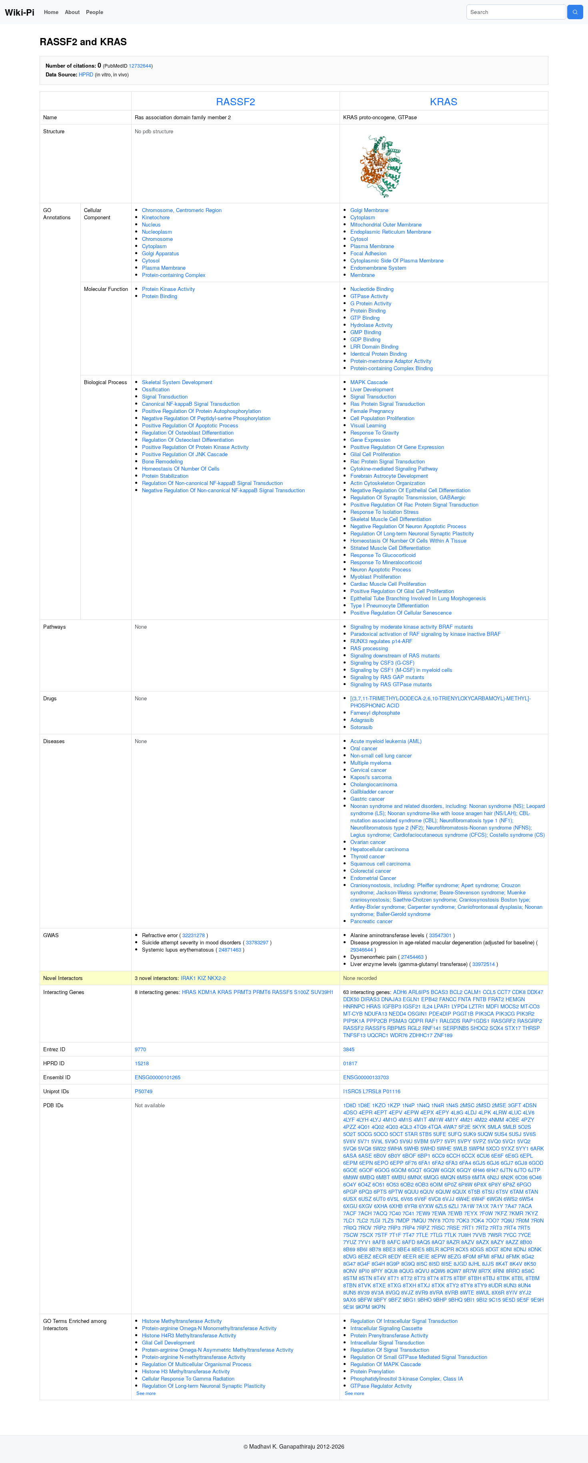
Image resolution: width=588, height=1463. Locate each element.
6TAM (517, 1191)
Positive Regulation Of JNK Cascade (185, 454)
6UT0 (379, 1198)
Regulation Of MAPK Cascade (385, 1364)
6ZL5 (441, 1206)
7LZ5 (388, 1220)
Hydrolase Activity (371, 325)
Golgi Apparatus (160, 253)
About (72, 12)
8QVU (422, 1271)
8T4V (380, 1278)
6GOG (382, 1170)
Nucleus (151, 224)
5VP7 (436, 1141)
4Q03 (392, 1126)
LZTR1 (476, 1006)
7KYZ (531, 1213)
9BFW (365, 1299)
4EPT (380, 1112)
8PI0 (364, 1271)
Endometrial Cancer (373, 878)
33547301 (440, 935)
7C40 (395, 1213)
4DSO (350, 1112)
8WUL (483, 1292)
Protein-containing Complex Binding (391, 368)
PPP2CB (376, 1020)
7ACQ (380, 1213)
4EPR (365, 1112)
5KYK (479, 1126)
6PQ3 (365, 1191)
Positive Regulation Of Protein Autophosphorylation (201, 411)
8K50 (530, 1263)
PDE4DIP (440, 1013)
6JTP (534, 1170)
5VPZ (479, 1141)
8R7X (484, 1271)
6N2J (493, 1177)
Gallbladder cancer (372, 791)
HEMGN (515, 999)
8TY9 (480, 1285)
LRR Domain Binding (374, 346)
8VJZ (407, 1292)
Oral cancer (363, 748)
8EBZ (364, 1256)
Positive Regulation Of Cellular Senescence (401, 612)
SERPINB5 (456, 1028)
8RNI (498, 1271)
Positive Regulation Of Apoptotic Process (190, 425)
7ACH (365, 1213)
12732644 (140, 65)
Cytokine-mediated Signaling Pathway (394, 468)
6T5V (502, 1191)
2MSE (499, 1105)
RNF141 (431, 1028)
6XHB (396, 1206)
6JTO (520, 1170)
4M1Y (451, 1119)
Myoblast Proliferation (375, 576)
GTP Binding (365, 317)
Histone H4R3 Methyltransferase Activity (189, 1335)
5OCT (396, 1134)
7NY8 (434, 1220)
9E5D (508, 1299)
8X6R (498, 1292)
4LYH (362, 1119)
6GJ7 (507, 1162)
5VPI (450, 1141)
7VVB (479, 1235)
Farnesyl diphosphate (375, 712)
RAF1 (431, 1020)
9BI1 (469, 1299)
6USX (350, 1198)
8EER (409, 1256)
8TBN (349, 1285)
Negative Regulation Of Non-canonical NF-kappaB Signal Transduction (223, 490)
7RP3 (394, 1227)
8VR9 (421, 1292)
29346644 (361, 949)
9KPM (363, 1307)
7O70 (448, 1220)
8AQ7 (438, 1242)
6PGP (350, 1191)
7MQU (418, 1220)
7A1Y (496, 1206)
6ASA (350, 1155)
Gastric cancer (367, 798)
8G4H (378, 1263)
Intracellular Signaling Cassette (386, 1328)
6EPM (350, 1162)
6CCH (453, 1155)
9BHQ (455, 1299)
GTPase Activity (369, 296)
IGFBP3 (391, 1006)
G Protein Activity (371, 303)
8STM (350, 1278)
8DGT (492, 1249)
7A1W (467, 1206)
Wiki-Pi (19, 12)
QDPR (415, 1020)
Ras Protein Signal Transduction (387, 403)
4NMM (496, 1119)
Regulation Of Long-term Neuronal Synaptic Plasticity (412, 533)
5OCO (381, 1134)
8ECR (379, 1256)
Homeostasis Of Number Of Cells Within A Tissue (408, 540)
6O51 (378, 1184)
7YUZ (349, 1242)
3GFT (514, 1105)
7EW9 (423, 1213)
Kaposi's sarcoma (371, 777)
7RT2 (482, 1227)
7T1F (395, 1235)
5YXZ (507, 1148)
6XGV (365, 1206)
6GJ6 (493, 1162)
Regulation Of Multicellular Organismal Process (197, 1364)
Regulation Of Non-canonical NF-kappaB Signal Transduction (212, 483)
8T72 (406, 1278)
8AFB (379, 1242)
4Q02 (378, 1126)
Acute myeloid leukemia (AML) (386, 741)
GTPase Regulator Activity (381, 1385)
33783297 (257, 942)
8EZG (454, 1256)
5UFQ (455, 1134)
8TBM (533, 1278)
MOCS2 (509, 1006)
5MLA (494, 1126)
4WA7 (450, 1126)
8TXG (394, 1285)
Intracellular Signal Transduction (387, 1342)
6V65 (407, 1198)
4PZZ (349, 1126)
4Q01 (364, 1126)
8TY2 (452, 1285)
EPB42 (429, 999)
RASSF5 (282, 992)
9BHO (425, 1299)
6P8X (480, 1184)
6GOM (398, 1170)
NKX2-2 (217, 978)
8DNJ (520, 1249)
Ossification (156, 389)
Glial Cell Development (168, 1342)
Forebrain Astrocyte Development (389, 475)
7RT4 (510, 1227)
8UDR (495, 1285)
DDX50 (351, 999)
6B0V (380, 1155)
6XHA (381, 1206)
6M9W (350, 1177)
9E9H (537, 1299)
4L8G (457, 1112)
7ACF (349, 1213)
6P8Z (509, 1184)
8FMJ (497, 1256)
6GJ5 (479, 1162)
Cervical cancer (368, 770)
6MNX (415, 1177)
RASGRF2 (503, 1020)
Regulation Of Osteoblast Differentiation (188, 432)
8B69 (349, 1249)
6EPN (366, 1162)
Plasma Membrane (164, 267)
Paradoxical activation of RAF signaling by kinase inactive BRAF (425, 633)
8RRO (513, 1271)
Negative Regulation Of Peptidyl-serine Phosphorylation (206, 418)
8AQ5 (423, 1242)
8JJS (488, 1263)
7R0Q (349, 1227)
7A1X (482, 1206)
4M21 (466, 1119)
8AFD (408, 1242)
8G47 (349, 1263)
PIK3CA (484, 1013)
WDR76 (399, 1035)
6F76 (411, 1162)
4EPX (427, 1112)
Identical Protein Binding (378, 353)
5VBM (421, 1141)
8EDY (394, 1256)
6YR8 (410, 1206)
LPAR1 (442, 1006)
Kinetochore (156, 217)
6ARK (537, 1148)
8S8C (528, 1271)
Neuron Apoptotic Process (380, 569)
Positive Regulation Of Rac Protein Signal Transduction (414, 504)
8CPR (447, 1249)
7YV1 (364, 1242)
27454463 (412, 956)
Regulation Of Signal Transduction (389, 1349)
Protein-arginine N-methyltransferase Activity (194, 1357)
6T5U (488, 1191)
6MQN (447, 1177)
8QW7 (454, 1271)
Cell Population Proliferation (382, 418)
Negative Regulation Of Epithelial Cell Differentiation (410, 490)
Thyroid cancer (367, 856)
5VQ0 (494, 1141)
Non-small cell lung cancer (381, 755)
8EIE (424, 1256)
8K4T (502, 1263)
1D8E (364, 1105)
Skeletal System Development (177, 382)
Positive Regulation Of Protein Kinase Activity (195, 447)
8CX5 (462, 1249)
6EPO (381, 1162)
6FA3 (452, 1162)
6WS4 (526, 1198)
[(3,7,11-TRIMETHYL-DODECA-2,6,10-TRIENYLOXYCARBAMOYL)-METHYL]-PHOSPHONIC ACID (440, 701)
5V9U (406, 1141)
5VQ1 (509, 1141)
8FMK (513, 1256)
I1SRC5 (352, 1091)
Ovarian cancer (368, 842)
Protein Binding (159, 296)
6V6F (420, 1198)
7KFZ (500, 1213)
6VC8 (434, 1198)
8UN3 (510, 1285)
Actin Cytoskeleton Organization (387, 483)
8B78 (375, 1249)
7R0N (537, 1220)
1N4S (452, 1105)
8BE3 (389, 1249)
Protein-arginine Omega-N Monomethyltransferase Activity (209, 1328)
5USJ (515, 1134)
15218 (142, 1063)
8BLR (432, 1249)
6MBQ (367, 1177)
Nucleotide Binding (372, 289)
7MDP (402, 1220)
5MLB (509, 1126)
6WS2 (511, 1198)
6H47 (492, 1170)
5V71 (364, 1141)
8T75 (446, 1278)
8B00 (526, 1242)
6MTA (479, 1177)
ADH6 (400, 992)
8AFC (393, 1242)
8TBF (460, 1278)
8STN (365, 1278)
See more (146, 1393)
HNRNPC (354, 1006)
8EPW (438, 1256)
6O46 (535, 1177)
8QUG (406, 1271)
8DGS (477, 1249)
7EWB (455, 1213)
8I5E (446, 1263)
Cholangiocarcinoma (373, 784)
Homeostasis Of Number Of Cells (181, 468)
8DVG (349, 1256)
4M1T (420, 1119)
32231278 (193, 935)
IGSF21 (412, 1006)
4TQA (435, 1126)
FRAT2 (496, 999)
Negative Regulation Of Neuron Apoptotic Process (408, 526)
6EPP (397, 1162)
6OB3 (421, 1184)
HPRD (86, 74)
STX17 (513, 1028)
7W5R (495, 1235)
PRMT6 (261, 992)
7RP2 (379, 1227)
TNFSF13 (354, 1035)
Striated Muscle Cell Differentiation (390, 547)
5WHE (444, 1148)
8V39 (364, 1292)
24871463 (230, 949)
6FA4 (465, 1162)
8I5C (421, 1263)
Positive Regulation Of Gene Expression (397, 447)
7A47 (511, 1206)
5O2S (524, 1126)
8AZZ (512, 1242)
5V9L (377, 1141)
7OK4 (477, 1220)
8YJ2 (525, 1292)
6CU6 (483, 1155)
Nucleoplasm (157, 231)
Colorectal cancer (370, 870)
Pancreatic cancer (371, 921)
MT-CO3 (530, 1006)
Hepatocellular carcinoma (379, 849)
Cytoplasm (154, 246)
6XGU (350, 1206)
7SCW (350, 1235)
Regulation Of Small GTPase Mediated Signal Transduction (418, 1357)
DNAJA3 (391, 999)
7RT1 (468, 1227)
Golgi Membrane (369, 210)
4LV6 (528, 1112)
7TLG (436, 1235)
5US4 (500, 1134)
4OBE (513, 1119)
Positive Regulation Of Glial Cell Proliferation (402, 591)
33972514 (483, 964)
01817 (350, 1063)
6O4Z (364, 1184)
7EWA (439, 1213)
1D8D (349, 1105)
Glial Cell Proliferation (375, 454)
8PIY (377, 1271)
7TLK (450, 1235)
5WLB (460, 1148)
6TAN (531, 1191)
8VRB (451, 1292)
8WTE (467, 1292)
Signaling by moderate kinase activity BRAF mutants (411, 626)
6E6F (497, 1155)
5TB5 (425, 1134)
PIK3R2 (525, 1013)
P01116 (391, 1091)
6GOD (536, 1162)
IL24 (427, 1006)
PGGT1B (463, 1013)
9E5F (523, 1299)
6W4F (478, 1198)
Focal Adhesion (368, 253)
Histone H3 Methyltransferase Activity (186, 1371)
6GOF (366, 1170)
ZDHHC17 (420, 1035)
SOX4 (496, 1028)
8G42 (528, 1256)
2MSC (467, 1105)
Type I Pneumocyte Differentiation (389, 605)
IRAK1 (188, 978)
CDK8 (519, 992)
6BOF (409, 1155)
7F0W (486, 1213)
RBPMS (396, 1028)
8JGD (460, 1263)
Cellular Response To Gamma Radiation (188, 1378)
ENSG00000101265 (157, 1077)
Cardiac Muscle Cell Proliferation (388, 583)
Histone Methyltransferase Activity (182, 1321)
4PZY (527, 1119)
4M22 (480, 1119)
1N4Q (423, 1105)
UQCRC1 (377, 1035)
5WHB (411, 1148)
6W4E (463, 1198)
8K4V (516, 1263)
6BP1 (424, 1155)
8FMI (484, 1256)
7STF (381, 1235)
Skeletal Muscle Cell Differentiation (390, 519)
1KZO (379, 1105)
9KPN (378, 1307)
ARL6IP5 (418, 992)
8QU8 (391, 1271)
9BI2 (481, 1299)
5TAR (411, 1134)
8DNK (535, 1249)
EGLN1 (411, 999)
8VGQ (393, 1292)
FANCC (447, 999)
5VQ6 (349, 1148)
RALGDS (450, 1020)
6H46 (479, 1170)
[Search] (575, 12)
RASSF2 (235, 101)
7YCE (524, 1235)
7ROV (365, 1227)
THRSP (531, 1028)
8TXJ (424, 1285)
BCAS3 (439, 992)
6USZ (365, 1198)
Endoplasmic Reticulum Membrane (390, 231)
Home (51, 12)
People (94, 12)
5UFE (439, 1134)
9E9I (348, 1307)
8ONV (350, 1271)
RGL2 (414, 1028)
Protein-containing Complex (174, 275)
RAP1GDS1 (476, 1020)
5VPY (464, 1141)
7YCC (509, 1235)
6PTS (380, 1191)
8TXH (409, 1285)
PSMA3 (398, 1020)
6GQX (448, 1170)
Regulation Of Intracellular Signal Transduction (404, 1321)
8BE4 (403, 1249)
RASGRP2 (529, 1020)
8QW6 (438, 1271)
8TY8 (466, 1285)
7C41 (408, 1213)
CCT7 (503, 992)
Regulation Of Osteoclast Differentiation (188, 439)
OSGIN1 (417, 1013)
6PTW (395, 1191)
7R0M (522, 1220)
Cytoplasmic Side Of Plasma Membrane (397, 260)
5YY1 (522, 1148)
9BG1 (409, 1299)
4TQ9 (420, 1126)
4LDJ (471, 1112)
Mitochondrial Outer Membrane (386, 224)
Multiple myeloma (370, 762)
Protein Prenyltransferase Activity (389, 1335)
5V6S (529, 1134)
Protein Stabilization (165, 475)
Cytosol (151, 260)
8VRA (436, 1292)
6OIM (436, 1184)
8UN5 (349, 1292)
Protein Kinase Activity (168, 289)
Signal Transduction (165, 396)
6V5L (393, 1198)
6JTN (506, 1170)
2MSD (483, 1105)
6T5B (474, 1191)
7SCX (366, 1235)
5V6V (349, 1141)
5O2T (349, 1134)
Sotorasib (361, 727)
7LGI (375, 1220)
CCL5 (489, 992)
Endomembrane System (378, 267)
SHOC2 (479, 1028)
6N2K (507, 1177)
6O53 (392, 1184)
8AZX (482, 1242)
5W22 (379, 1148)
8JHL (474, 1263)
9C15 (495, 1299)
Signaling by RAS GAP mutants (387, 677)
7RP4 (408, 1227)
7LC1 (349, 1220)
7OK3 (462, 1220)
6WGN (494, 1198)
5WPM (476, 1148)
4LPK (484, 1112)
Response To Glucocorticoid (383, 555)
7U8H (464, 1235)
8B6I (362, 1249)
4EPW (411, 1112)
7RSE (453, 1227)
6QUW (443, 1191)
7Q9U (507, 1220)
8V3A (377, 1292)
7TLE (422, 1235)
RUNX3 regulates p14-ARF (381, 641)
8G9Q (408, 1263)
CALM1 (472, 992)
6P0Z (450, 1184)
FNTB (479, 999)
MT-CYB (353, 1013)
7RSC (438, 1227)
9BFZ (394, 1299)
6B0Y (394, 1155)
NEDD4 (397, 1013)
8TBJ (489, 1278)
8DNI (506, 1249)
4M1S (405, 1119)
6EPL (526, 1155)
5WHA (395, 1148)
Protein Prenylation (372, 1371)
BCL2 (456, 992)
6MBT (383, 1177)
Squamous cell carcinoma (380, 863)
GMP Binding (365, 332)
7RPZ (423, 1227)
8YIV (512, 1292)
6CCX (468, 1155)
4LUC (514, 1112)
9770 (140, 1049)
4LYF (349, 1119)
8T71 (393, 1278)
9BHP (440, 1299)
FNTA (464, 999)
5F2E (464, 1126)
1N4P (408, 1105)
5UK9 (469, 1134)
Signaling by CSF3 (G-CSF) (382, 662)
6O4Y (349, 1184)
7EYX (471, 1213)
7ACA (525, 1206)
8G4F (363, 1263)
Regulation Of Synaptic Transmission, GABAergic (408, 497)
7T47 (408, 1235)
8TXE (379, 1285)
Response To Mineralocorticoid (386, 562)
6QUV (427, 1191)
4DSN (529, 1105)
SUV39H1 (322, 992)
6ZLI (453, 1206)
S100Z (301, 992)
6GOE (350, 1170)
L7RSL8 (372, 1091)
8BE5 (418, 1249)
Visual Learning (368, 425)
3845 (348, 1049)
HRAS (189, 992)
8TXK (438, 1285)
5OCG (365, 1134)
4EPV (395, 1112)
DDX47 (535, 992)
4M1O (390, 1119)
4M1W (435, 1119)
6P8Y (494, 1184)
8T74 (433, 1278)
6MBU (399, 1177)
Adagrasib (362, 719)
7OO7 (492, 1220)
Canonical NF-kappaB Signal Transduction (191, 403)
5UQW (485, 1134)
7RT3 (496, 1227)
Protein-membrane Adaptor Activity (391, 361)
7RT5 (524, 1227)
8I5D (434, 1263)
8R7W (470, 1271)
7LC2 (362, 1220)
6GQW (431, 1170)
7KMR (516, 1213)
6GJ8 (521, 1162)
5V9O (391, 1141)
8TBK (503, 1278)
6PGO (524, 1184)
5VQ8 (364, 1148)
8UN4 (524, 1285)
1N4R (437, 1105)
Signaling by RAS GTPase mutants (391, 684)
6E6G (511, 1155)
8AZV (467, 1242)
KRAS (444, 101)
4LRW (500, 1112)
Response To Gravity (374, 432)
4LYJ (375, 1119)
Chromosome (157, 238)
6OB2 (407, 1184)
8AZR (453, 1242)
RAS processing (369, 648)
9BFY (380, 1299)
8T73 (420, 1278)
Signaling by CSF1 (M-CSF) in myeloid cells (401, 669)
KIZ (202, 978)
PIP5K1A (354, 1020)
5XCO (493, 1148)
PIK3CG (505, 1013)
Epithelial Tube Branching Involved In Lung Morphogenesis (418, 598)
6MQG (431, 1177)
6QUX (459, 1191)
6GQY (464, 1170)
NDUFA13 (375, 1013)
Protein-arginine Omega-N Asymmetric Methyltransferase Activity (218, 1349)
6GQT (415, 1170)
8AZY (497, 1242)
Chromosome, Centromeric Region (182, 210)
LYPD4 (459, 1006)
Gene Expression (370, 439)
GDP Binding (365, 339)
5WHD (427, 1148)
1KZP (393, 1105)
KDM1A (207, 992)
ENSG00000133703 (366, 1077)
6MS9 (463, 1177)
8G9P (393, 1263)
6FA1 (424, 1162)
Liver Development (372, 389)
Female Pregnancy (372, 411)
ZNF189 (443, 1035)
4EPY (442, 1112)
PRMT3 (242, 992)
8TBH (474, 1278)
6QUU (411, 1191)
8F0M (469, 1256)
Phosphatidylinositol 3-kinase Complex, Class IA (406, 1378)
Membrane (362, 275)
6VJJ (448, 1198)
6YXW (426, 1206)
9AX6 (349, 1299)
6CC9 (438, 1155)
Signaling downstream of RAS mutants (395, 655)
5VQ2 (523, 1141)
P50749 (143, 1091)
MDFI (492, 1006)
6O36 (521, 1177)
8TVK (364, 1285)
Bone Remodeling (162, 461)
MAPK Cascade (369, 382)
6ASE (365, 1155)
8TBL (518, 1278)
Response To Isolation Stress (384, 511)
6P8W (465, 1184)
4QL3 (406, 1126)
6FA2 (438, 1162)
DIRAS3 (370, 999)
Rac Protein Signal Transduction (387, 461)
